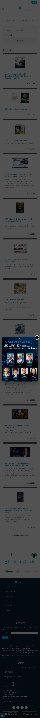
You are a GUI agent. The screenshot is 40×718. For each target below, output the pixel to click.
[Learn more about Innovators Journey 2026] (20, 359)
